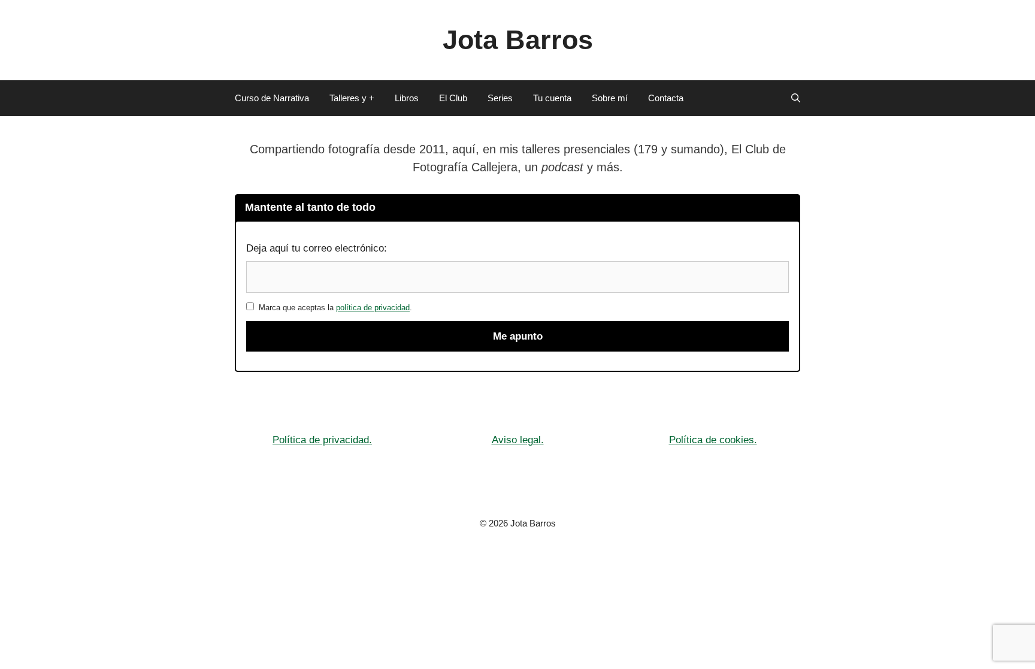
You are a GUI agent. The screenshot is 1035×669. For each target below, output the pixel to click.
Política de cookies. (713, 440)
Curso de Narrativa (272, 98)
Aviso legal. (518, 440)
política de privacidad (373, 307)
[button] (795, 98)
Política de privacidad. (322, 440)
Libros (407, 98)
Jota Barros (518, 40)
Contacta (665, 98)
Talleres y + (351, 98)
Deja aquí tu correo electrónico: (316, 248)
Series (500, 98)
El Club (453, 98)
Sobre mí (610, 98)
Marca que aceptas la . (333, 307)
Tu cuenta (552, 98)
